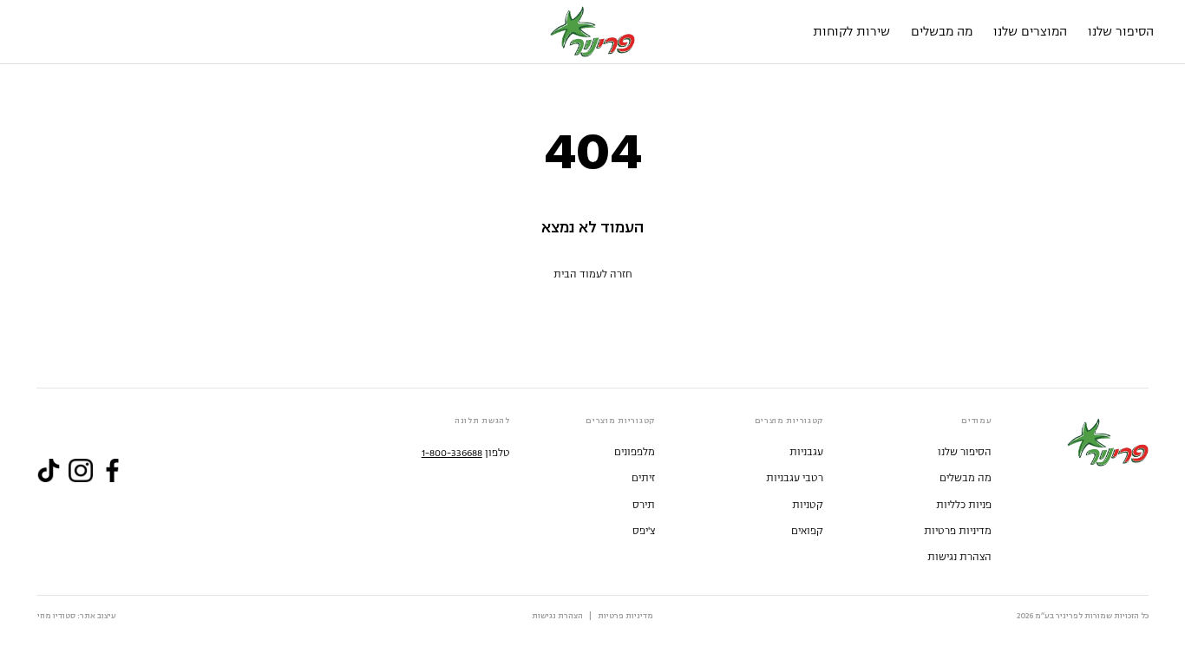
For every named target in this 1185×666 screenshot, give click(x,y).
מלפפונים (634, 452)
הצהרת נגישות (959, 557)
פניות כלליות (964, 505)
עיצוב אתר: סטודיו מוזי (76, 616)
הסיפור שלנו (965, 452)
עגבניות (806, 452)
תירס (643, 505)
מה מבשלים (965, 478)
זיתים (643, 478)
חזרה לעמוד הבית (592, 274)
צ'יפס (643, 531)
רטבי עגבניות (794, 478)
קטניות (807, 505)
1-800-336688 (452, 453)
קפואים (807, 531)
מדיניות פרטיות (958, 531)
